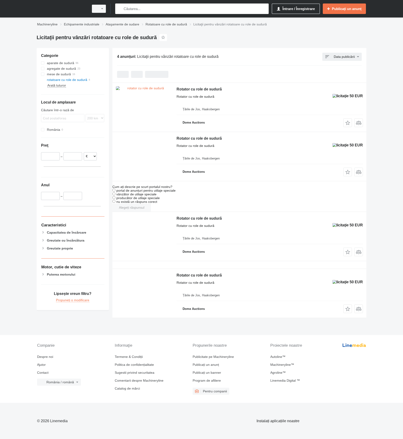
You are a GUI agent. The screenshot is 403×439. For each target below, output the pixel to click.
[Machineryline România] (61, 8)
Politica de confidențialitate (134, 364)
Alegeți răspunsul (131, 207)
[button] (347, 122)
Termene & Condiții (129, 357)
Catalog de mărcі (127, 388)
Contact (43, 372)
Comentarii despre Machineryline (139, 380)
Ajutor (41, 364)
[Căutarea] (120, 9)
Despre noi (45, 357)
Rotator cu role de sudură (199, 89)
